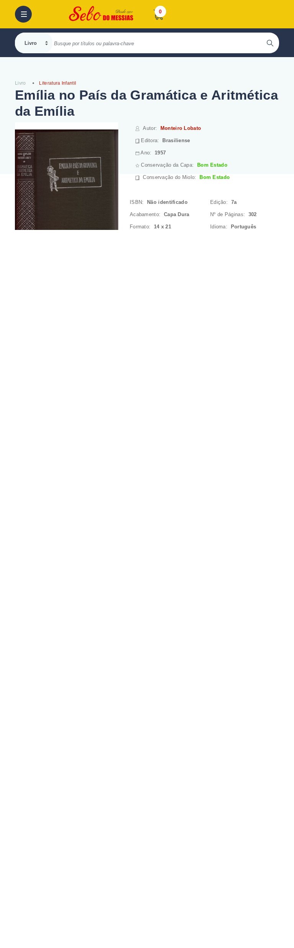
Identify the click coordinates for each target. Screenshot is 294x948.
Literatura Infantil (57, 83)
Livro (20, 83)
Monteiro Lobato (180, 128)
